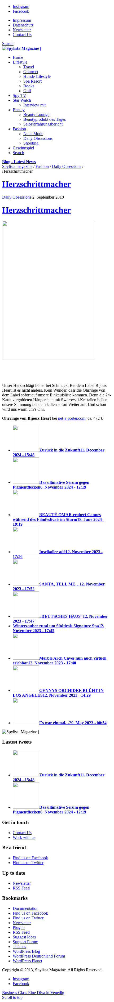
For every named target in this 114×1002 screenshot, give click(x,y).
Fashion (42, 166)
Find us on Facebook (30, 858)
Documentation (25, 908)
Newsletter (22, 30)
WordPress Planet (27, 961)
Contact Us (22, 34)
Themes (19, 946)
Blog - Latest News (19, 161)
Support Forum (25, 942)
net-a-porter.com (71, 418)
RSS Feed (21, 888)
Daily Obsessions (66, 166)
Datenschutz (23, 25)
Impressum (22, 20)
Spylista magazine (17, 166)
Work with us (24, 837)
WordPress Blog (26, 951)
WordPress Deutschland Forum (39, 956)
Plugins (19, 927)
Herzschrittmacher (36, 184)
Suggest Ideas (24, 937)
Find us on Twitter (28, 862)
